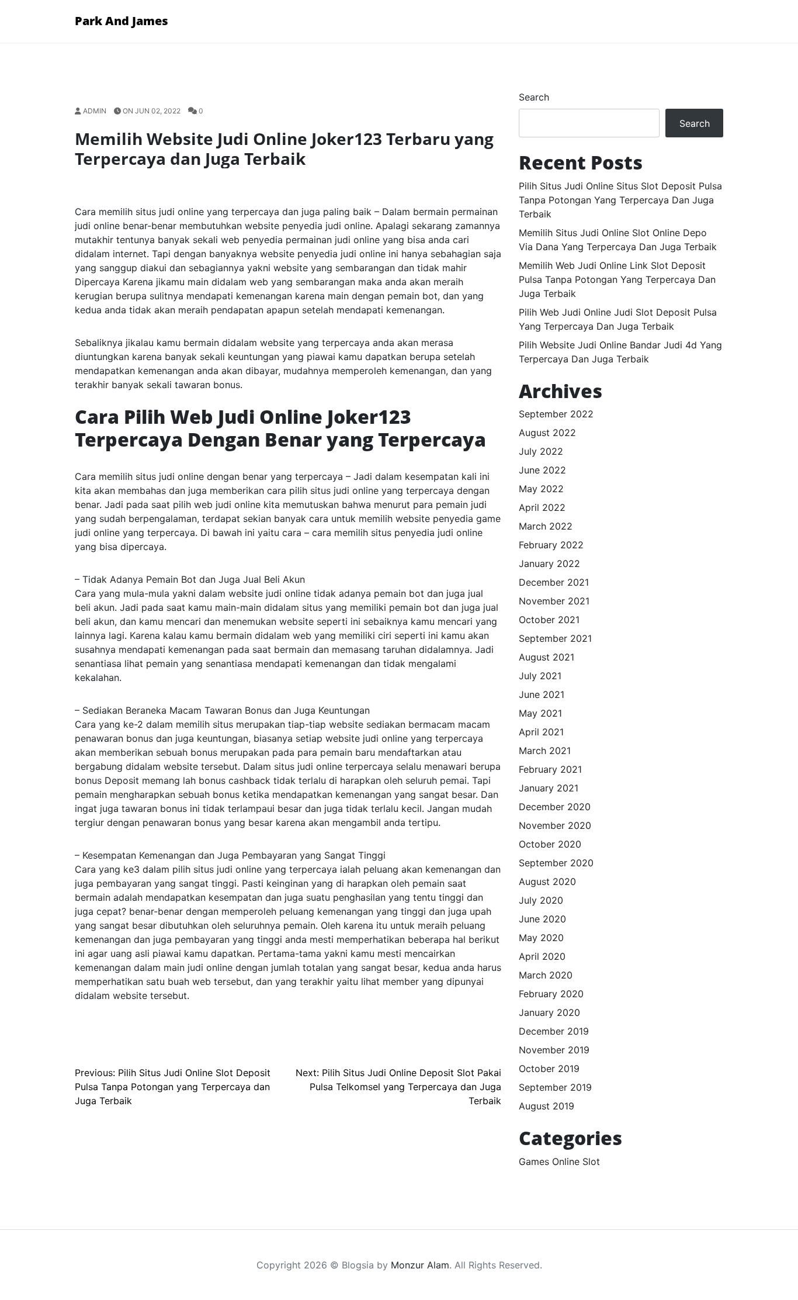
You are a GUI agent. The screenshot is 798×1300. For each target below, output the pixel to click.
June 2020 (542, 919)
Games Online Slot (559, 1161)
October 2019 (549, 1068)
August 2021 (546, 657)
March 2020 (546, 975)
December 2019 (554, 1031)
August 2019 (546, 1106)
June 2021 (541, 694)
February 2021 (550, 769)
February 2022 (551, 545)
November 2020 (555, 825)
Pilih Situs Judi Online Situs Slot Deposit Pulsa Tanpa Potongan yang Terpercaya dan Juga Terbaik (620, 200)
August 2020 (547, 881)
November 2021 (554, 601)
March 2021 (545, 750)
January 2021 (548, 788)
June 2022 (542, 470)
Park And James (121, 21)
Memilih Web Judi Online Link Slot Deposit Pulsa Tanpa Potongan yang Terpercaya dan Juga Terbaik (617, 279)
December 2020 (555, 806)
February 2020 (551, 994)
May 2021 (540, 713)
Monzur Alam (420, 1265)
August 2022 (547, 432)
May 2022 (541, 489)
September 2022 (556, 414)
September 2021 (555, 638)
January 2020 (549, 1012)
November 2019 (554, 1050)
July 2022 (541, 451)
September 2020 (556, 863)
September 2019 (555, 1087)
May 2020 (541, 937)
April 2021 (541, 732)
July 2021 (540, 676)
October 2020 (550, 844)
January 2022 (549, 563)
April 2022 (542, 507)
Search (534, 97)
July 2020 (541, 900)
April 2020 (542, 956)
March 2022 (546, 526)
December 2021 (554, 582)
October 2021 (549, 619)
